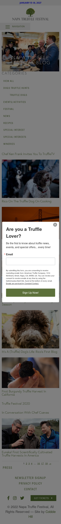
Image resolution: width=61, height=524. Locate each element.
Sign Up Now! (30, 292)
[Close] (56, 225)
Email (9, 254)
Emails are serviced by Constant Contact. (22, 283)
